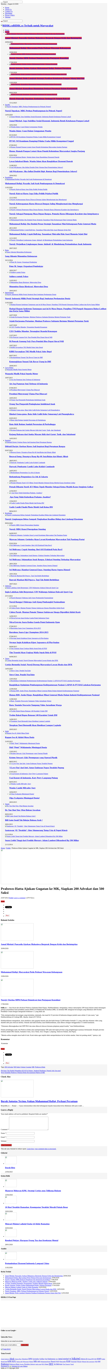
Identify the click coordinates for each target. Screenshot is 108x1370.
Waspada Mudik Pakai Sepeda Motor (21, 374)
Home (7, 7)
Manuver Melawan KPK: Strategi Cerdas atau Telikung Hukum (33, 1191)
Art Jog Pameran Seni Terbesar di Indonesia (28, 384)
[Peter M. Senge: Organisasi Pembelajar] (23, 262)
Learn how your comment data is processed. (41, 1149)
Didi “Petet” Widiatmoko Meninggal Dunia (28, 747)
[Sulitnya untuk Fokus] (17, 272)
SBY (51, 1364)
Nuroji (53, 1361)
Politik (7, 32)
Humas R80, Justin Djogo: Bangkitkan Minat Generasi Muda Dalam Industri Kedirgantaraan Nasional (54, 695)
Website (3, 1141)
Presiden (22, 1364)
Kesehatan (8, 513)
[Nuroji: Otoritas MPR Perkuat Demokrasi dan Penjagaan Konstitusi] (32, 54)
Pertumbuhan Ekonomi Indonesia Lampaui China (27, 1263)
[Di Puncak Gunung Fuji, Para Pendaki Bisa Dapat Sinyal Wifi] (30, 337)
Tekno (7, 658)
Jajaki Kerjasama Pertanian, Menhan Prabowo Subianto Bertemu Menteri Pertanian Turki (49, 321)
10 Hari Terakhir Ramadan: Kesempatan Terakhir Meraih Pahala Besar (36, 1207)
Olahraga (8, 586)
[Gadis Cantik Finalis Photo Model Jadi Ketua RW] (26, 503)
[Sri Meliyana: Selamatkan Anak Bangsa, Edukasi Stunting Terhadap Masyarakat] (36, 555)
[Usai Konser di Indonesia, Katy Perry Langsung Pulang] (28, 774)
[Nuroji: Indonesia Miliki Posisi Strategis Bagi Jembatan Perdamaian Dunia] (30, 294)
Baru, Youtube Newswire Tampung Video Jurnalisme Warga (35, 705)
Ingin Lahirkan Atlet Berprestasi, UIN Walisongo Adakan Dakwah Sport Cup (39, 592)
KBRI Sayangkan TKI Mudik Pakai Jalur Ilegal (30, 351)
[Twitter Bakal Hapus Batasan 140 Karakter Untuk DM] (28, 711)
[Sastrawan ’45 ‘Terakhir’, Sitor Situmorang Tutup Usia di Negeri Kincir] (30, 826)
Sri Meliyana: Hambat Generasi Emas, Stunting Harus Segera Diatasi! (39, 570)
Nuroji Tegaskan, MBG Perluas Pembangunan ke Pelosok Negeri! (33, 111)
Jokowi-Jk (84, 1359)
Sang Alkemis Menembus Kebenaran (21, 256)
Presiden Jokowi (29, 1364)
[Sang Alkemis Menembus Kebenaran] (18, 252)
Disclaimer (8, 13)
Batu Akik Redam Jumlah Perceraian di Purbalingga (32, 424)
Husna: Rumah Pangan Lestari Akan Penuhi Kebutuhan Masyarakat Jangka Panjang (47, 151)
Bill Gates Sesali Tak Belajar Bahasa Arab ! (24, 820)
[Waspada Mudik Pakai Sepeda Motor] (18, 369)
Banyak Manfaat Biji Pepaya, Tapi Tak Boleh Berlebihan (34, 580)
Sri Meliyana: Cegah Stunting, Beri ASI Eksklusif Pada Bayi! (35, 549)
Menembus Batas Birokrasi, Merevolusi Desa (28, 286)
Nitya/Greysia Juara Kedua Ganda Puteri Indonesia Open (34, 622)
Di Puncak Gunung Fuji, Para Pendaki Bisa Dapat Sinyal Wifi (36, 341)
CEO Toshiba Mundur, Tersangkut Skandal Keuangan (33, 331)
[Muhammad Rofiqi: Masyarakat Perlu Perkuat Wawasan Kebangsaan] (33, 44)
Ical (46, 1359)
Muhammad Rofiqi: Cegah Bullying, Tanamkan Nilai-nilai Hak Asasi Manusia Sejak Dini (48, 234)
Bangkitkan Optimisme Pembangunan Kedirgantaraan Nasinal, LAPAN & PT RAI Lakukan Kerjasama (55, 685)
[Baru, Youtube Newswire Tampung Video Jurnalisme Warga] (30, 701)
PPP (99, 1361)
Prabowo (5, 1364)
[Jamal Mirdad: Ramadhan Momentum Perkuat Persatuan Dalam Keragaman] (35, 84)
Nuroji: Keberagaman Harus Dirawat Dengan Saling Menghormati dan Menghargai (46, 204)
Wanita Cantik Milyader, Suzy (22, 788)
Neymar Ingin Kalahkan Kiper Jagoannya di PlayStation (34, 642)
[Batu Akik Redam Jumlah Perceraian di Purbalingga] (27, 420)
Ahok (11, 1358)
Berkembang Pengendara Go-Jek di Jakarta (28, 477)
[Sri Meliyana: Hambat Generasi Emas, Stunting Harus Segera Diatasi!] (33, 565)
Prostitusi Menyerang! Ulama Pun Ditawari (28, 394)
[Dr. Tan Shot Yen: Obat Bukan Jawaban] (19, 806)
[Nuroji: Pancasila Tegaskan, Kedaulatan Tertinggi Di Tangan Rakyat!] (33, 94)
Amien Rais (18, 1359)
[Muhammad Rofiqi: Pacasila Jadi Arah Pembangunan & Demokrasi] (28, 179)
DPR (30, 1359)
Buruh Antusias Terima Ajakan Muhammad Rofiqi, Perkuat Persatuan (40, 68)
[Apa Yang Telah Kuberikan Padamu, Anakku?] (25, 493)
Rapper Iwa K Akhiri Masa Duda (19, 737)
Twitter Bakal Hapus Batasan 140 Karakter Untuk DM (33, 715)
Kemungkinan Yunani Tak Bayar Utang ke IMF (30, 361)
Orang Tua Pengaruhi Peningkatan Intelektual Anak (32, 404)
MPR (38, 1361)
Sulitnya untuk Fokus (18, 276)
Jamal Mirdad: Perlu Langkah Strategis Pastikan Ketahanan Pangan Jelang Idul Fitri (46, 78)
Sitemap (7, 17)
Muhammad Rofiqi (45, 1361)
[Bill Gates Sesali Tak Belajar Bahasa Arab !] (20, 816)
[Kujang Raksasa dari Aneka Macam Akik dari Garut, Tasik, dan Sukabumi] (35, 430)
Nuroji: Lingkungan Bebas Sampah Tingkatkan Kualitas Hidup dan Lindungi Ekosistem (44, 519)
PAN (57, 1361)
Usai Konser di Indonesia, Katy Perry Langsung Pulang (33, 778)
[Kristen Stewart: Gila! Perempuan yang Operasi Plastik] (28, 753)
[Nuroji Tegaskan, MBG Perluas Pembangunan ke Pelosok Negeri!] (28, 107)
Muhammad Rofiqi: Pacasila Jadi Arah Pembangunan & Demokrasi (35, 183)
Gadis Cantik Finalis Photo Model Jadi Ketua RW (31, 507)
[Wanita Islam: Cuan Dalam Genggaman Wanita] (26, 127)
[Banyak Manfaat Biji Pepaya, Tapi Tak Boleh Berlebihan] (29, 576)
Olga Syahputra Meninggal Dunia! (24, 798)
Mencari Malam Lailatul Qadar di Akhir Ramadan (27, 1224)
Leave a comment (19, 898)
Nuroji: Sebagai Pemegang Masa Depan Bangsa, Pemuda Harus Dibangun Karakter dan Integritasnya (54, 214)
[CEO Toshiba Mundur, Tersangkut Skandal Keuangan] (28, 327)
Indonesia (51, 1359)
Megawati (26, 1361)
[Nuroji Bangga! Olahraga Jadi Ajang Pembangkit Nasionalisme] (31, 598)
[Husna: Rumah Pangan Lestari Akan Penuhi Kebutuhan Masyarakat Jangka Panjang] (38, 147)
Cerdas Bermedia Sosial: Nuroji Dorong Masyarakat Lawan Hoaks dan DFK (38, 664)
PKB (96, 1361)
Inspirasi (8, 440)
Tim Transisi (66, 1364)
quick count (38, 1364)
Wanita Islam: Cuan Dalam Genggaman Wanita (30, 131)
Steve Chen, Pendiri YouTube (22, 675)
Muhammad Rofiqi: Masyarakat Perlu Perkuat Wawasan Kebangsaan (40, 48)
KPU (14, 1361)
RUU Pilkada (45, 1364)
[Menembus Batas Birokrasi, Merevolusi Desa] (25, 282)
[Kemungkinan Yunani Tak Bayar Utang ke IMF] (26, 357)
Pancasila (63, 1361)
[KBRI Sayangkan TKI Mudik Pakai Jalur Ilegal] (26, 347)
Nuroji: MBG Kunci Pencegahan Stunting (27, 529)
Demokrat (25, 1359)
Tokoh (7, 804)
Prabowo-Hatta (40, 1067)
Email (3, 1137)
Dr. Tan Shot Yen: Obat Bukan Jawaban (22, 810)
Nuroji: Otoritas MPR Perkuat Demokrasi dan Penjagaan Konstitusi (39, 58)
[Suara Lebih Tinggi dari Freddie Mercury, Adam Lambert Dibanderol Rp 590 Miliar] (34, 836)
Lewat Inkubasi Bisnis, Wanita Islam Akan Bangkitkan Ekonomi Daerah (41, 161)
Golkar (42, 1359)
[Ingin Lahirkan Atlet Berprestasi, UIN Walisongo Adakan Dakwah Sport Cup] (31, 588)
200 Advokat (8, 1067)
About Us (8, 9)
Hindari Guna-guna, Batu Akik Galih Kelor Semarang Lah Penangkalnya (41, 414)
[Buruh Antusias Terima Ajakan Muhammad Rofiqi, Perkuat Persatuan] (33, 64)
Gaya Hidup (9, 368)
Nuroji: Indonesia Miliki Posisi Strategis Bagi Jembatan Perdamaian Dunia (37, 298)
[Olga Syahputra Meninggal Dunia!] (21, 794)
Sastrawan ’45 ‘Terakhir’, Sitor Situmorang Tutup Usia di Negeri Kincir (36, 830)
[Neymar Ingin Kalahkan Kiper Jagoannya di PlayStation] (29, 638)
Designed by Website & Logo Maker (14, 1366)
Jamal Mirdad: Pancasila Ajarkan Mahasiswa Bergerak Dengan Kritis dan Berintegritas (43, 38)
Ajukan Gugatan (25, 1067)
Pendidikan (9, 177)
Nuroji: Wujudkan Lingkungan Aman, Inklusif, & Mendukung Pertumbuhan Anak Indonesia (50, 244)
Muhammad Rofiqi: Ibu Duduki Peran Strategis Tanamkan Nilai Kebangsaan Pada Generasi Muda (52, 224)
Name (3, 1133)
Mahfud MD (20, 1361)
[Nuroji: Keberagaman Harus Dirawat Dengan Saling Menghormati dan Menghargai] (38, 199)
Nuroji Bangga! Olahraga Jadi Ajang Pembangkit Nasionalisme (37, 602)
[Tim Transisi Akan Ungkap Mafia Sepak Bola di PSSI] (28, 648)
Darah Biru (10, 1168)
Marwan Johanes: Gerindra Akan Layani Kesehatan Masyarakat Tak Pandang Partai (46, 539)
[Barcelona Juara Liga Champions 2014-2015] (25, 628)
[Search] (2, 2)
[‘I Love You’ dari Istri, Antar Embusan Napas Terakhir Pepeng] (31, 763)
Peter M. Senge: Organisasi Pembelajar (26, 266)
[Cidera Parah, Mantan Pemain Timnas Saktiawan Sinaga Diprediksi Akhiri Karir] (36, 608)
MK (33, 1067)
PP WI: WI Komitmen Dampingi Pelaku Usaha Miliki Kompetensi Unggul (41, 141)
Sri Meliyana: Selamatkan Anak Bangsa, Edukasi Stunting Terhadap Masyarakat (44, 559)
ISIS (57, 1359)
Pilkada (79, 1361)
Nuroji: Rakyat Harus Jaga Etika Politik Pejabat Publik (33, 193)
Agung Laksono (5, 1359)
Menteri (31, 1361)
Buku (7, 250)
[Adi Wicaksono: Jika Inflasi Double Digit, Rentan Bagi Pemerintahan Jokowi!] (36, 167)
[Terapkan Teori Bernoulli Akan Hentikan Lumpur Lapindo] (29, 721)
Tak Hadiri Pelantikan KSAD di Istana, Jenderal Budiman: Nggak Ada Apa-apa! (31, 1071)
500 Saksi (17, 1067)
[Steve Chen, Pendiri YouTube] (20, 671)
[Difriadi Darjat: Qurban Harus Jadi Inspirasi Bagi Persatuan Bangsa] (28, 442)
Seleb (7, 731)
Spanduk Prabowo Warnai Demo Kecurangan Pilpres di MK (23, 1072)
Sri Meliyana (58, 1364)
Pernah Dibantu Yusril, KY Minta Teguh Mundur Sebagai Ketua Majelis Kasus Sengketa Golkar (51, 487)
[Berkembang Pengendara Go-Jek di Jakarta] (24, 472)
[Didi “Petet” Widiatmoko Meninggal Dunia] (24, 743)
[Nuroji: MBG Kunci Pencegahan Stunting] (24, 525)
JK (70, 1359)
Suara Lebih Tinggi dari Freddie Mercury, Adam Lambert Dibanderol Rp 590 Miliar (42, 840)
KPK (9, 1361)
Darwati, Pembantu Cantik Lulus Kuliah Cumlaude (32, 466)
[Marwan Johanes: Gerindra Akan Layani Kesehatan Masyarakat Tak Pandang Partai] (38, 535)
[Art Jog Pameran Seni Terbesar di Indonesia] (24, 380)
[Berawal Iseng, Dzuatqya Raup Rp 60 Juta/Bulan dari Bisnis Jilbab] (32, 452)
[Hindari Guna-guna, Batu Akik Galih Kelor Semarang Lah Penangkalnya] (34, 410)
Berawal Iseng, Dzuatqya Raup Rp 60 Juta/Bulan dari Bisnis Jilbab (38, 456)
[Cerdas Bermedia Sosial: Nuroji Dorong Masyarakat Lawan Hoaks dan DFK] (31, 660)
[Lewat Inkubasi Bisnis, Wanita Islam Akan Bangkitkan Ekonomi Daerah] (34, 157)
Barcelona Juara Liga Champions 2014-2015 (28, 632)
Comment (5, 1129)
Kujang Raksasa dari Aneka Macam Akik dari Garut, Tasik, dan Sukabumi (42, 434)
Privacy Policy (10, 15)
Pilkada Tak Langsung (88, 1361)
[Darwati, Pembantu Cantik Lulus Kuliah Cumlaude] (27, 462)
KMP (99, 1359)
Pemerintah (74, 1361)
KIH (95, 1359)
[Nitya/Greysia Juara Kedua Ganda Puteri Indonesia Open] (29, 618)
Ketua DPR (91, 1359)
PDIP (68, 1361)
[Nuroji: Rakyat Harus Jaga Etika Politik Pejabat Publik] (28, 189)
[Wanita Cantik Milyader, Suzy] (20, 784)
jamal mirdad (63, 1359)
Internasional (9, 292)
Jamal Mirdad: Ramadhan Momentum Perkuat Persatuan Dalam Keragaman (43, 88)
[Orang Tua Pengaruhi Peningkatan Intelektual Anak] (27, 400)
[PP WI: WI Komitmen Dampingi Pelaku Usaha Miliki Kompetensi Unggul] (35, 137)
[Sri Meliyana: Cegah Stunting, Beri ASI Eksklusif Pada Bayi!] (30, 545)
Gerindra (35, 1359)
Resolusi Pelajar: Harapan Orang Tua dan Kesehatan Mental (31, 1240)
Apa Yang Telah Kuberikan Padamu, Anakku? (30, 497)
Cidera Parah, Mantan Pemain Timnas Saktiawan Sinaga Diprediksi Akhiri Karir (45, 612)
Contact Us (9, 11)
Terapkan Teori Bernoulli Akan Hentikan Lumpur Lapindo (35, 725)
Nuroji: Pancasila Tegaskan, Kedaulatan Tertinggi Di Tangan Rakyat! (39, 99)
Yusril (72, 1364)
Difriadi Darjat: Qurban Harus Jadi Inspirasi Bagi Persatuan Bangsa (35, 446)
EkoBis (7, 105)
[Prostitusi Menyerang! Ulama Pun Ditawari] (24, 390)
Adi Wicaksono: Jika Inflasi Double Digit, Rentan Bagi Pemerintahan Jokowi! (43, 171)
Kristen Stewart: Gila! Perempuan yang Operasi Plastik (33, 757)
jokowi (76, 1358)
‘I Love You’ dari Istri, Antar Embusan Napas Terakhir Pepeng (36, 768)
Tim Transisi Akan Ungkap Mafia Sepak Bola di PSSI (32, 652)
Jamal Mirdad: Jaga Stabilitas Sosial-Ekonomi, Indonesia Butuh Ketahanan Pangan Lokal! (49, 121)
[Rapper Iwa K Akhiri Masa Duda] (17, 733)
